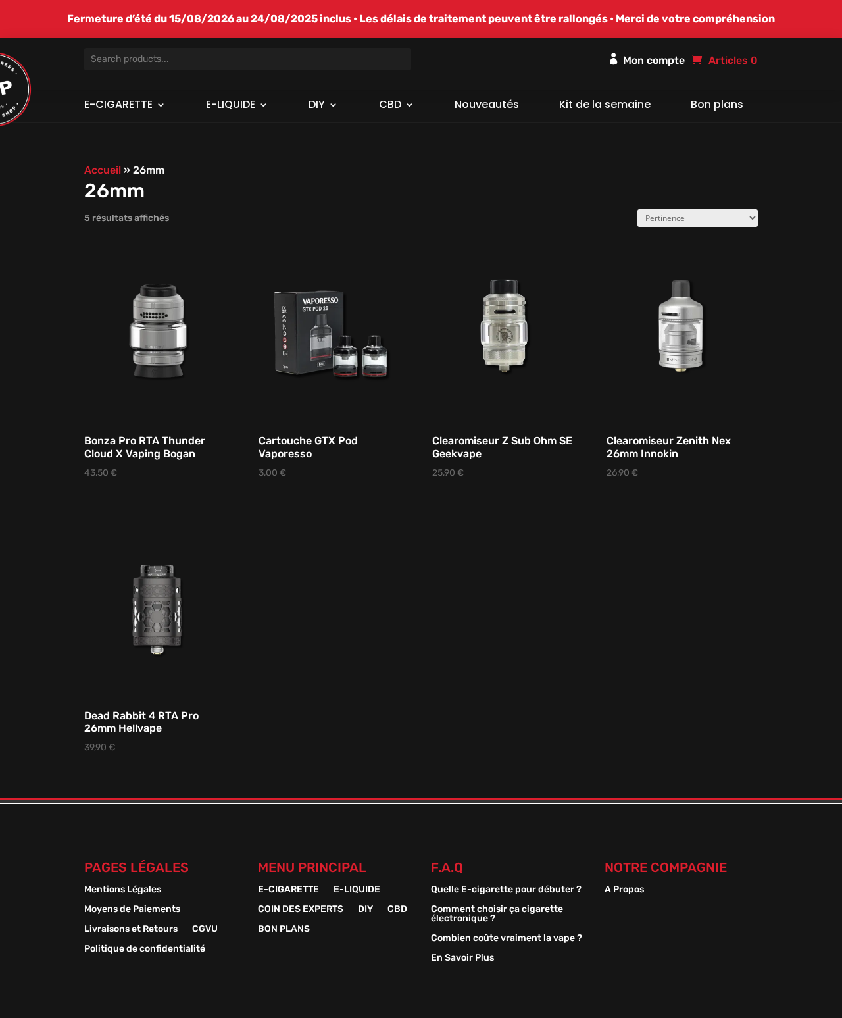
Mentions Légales (122, 890)
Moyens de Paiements (132, 910)
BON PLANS (284, 929)
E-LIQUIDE (230, 106)
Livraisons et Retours (131, 929)
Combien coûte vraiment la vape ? (506, 939)
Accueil (102, 170)
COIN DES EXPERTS (300, 910)
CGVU (205, 929)
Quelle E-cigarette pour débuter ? (506, 890)
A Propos (624, 890)
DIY (317, 106)
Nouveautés (487, 106)
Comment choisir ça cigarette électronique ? (497, 914)
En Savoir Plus (462, 958)
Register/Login (614, 58)
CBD (390, 106)
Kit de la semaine (605, 106)
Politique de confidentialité (144, 949)
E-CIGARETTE (118, 106)
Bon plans (717, 106)
